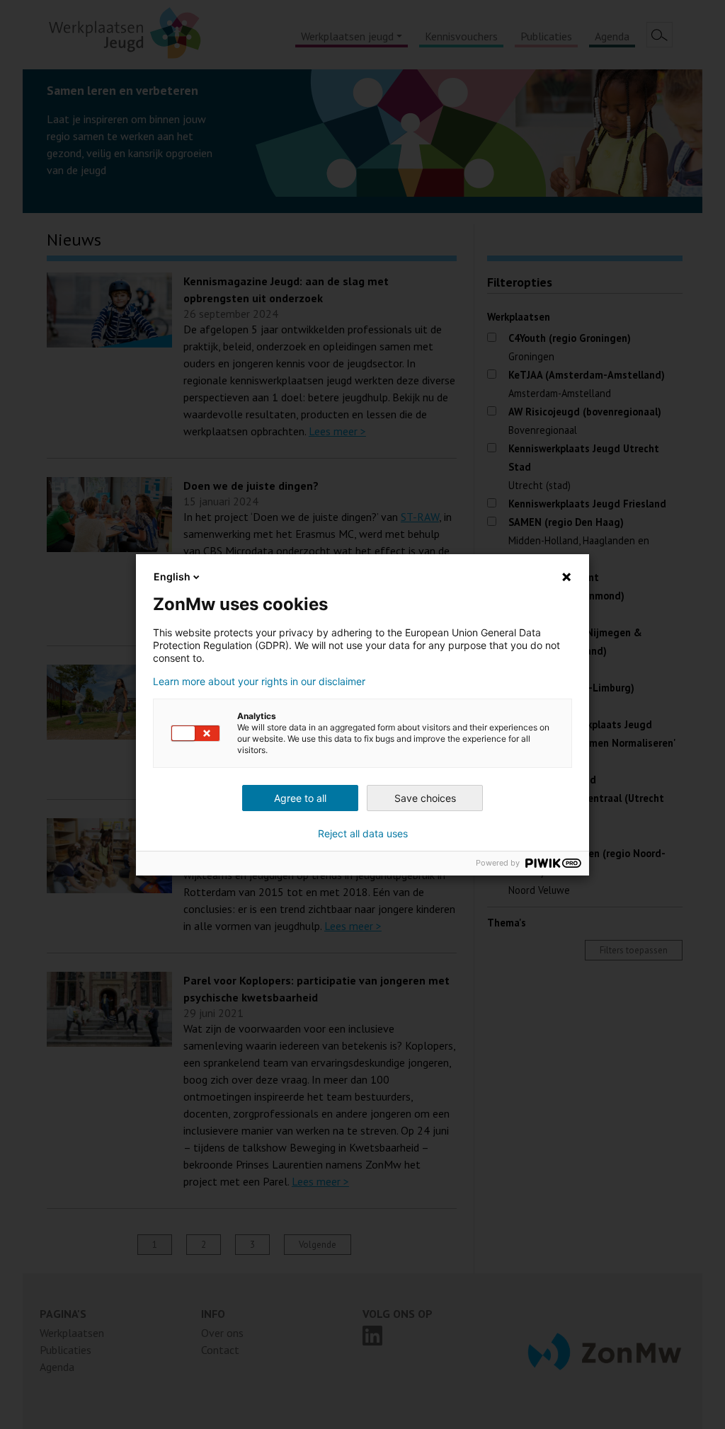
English (172, 576)
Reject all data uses (363, 833)
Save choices (425, 798)
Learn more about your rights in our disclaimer (259, 681)
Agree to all (300, 798)
